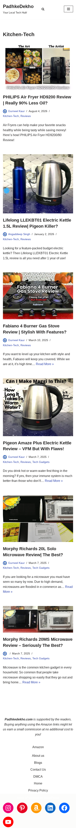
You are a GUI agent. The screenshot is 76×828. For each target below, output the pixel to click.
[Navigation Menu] (68, 9)
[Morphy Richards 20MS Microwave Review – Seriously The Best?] (38, 619)
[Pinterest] (22, 808)
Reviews (25, 116)
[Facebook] (64, 808)
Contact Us (38, 769)
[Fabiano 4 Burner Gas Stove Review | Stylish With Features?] (38, 295)
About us (38, 755)
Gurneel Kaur (16, 111)
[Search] (43, 9)
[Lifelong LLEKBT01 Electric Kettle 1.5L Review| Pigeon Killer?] (38, 183)
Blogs (38, 762)
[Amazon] (36, 808)
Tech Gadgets (40, 461)
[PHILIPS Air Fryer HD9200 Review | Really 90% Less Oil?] (38, 66)
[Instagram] (8, 808)
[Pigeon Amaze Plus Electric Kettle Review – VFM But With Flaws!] (38, 407)
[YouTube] (8, 822)
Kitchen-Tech (11, 116)
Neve (20, 797)
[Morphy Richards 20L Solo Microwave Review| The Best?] (38, 518)
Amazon (38, 747)
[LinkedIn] (50, 808)
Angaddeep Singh (19, 234)
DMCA (38, 776)
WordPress (51, 797)
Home (38, 783)
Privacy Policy (38, 790)
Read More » (45, 364)
